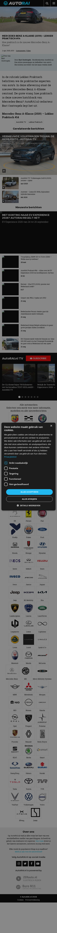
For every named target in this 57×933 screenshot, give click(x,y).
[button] (28, 505)
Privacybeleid (10, 456)
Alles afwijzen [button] (29, 499)
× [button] (51, 426)
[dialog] (28, 466)
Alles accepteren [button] (29, 492)
